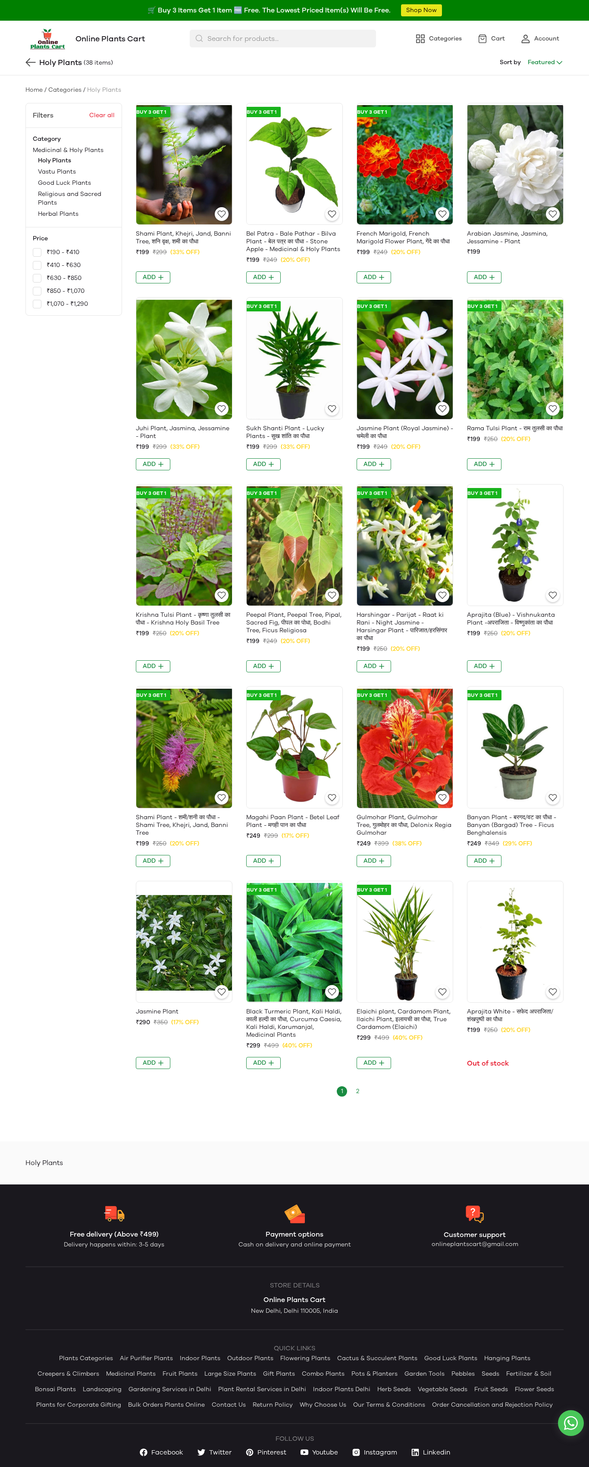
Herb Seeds (394, 1389)
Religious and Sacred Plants (69, 198)
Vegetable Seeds (442, 1389)
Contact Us (229, 1404)
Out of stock (488, 1063)
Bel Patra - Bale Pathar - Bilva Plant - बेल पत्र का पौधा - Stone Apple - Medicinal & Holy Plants (293, 241)
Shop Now (421, 10)
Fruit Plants (180, 1373)
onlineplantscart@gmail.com (475, 1244)
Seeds (490, 1373)
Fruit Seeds (491, 1389)
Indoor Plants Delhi (341, 1389)
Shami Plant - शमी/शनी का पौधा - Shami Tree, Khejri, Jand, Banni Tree (182, 825)
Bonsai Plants (55, 1389)
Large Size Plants (230, 1373)
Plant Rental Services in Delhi (262, 1389)
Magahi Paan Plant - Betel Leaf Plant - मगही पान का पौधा (292, 821)
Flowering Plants (305, 1358)
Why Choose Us (323, 1404)
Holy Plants (54, 160)
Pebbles (463, 1373)
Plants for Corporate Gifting (78, 1404)
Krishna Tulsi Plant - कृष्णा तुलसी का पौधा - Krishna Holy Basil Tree (183, 618)
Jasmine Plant (157, 1011)
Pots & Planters (374, 1373)
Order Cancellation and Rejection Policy (492, 1404)
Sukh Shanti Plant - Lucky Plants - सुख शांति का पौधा (285, 432)
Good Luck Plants (64, 182)
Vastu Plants (57, 171)
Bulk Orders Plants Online (166, 1404)
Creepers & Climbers (68, 1373)
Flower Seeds (534, 1389)
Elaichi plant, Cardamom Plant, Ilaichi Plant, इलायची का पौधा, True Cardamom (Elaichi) (404, 1019)
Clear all (102, 115)
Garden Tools (424, 1373)
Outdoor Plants (250, 1358)
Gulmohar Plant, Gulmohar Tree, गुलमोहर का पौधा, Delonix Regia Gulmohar (404, 825)
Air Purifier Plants (146, 1358)
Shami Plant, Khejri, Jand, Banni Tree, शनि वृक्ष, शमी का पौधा (183, 237)
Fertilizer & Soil (528, 1373)
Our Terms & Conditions (389, 1404)
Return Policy (273, 1404)
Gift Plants (279, 1373)
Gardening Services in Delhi (169, 1389)
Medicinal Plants (131, 1373)
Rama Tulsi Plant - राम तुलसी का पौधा (515, 428)
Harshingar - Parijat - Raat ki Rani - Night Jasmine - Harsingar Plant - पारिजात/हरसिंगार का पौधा (402, 626)
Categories (64, 89)
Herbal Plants (58, 214)
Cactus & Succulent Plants (377, 1358)
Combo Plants (323, 1373)
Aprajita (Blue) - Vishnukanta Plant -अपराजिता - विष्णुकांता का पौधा (511, 618)
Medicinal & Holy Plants (68, 182)
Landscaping (102, 1389)
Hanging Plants (507, 1358)
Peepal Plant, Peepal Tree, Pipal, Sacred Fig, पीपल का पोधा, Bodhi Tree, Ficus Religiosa (293, 622)
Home (34, 89)
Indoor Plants (200, 1358)
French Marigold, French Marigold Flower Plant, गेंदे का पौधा (403, 237)
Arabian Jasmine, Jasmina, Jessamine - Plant (507, 237)
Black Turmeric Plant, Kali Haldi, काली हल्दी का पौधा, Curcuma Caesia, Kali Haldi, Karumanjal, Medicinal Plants (293, 1023)
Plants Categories (86, 1358)
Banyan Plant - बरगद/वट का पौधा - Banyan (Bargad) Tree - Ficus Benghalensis (511, 825)
